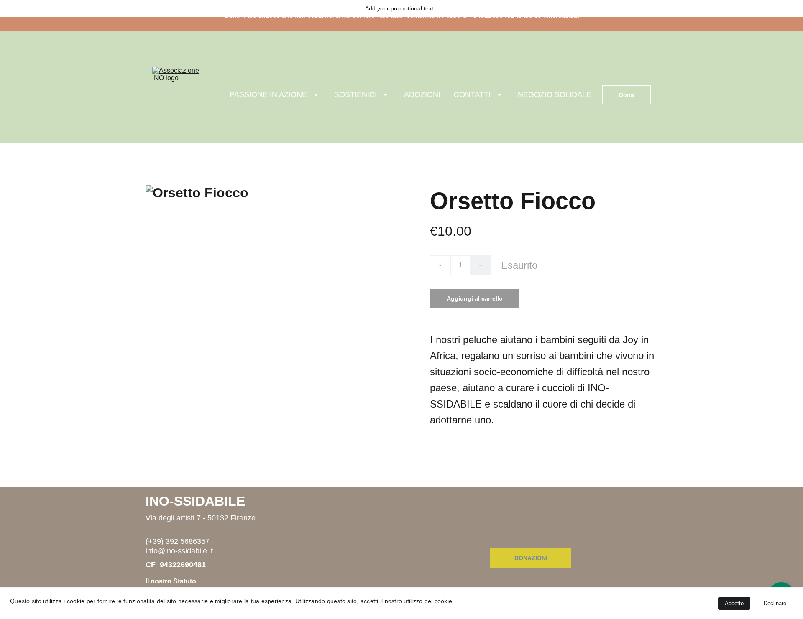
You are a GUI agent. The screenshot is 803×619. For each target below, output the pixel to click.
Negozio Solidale (554, 94)
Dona (626, 95)
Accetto (734, 603)
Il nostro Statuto (171, 581)
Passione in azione (268, 94)
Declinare (775, 603)
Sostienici (355, 94)
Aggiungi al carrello (475, 298)
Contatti (472, 94)
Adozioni (422, 94)
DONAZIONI (530, 558)
